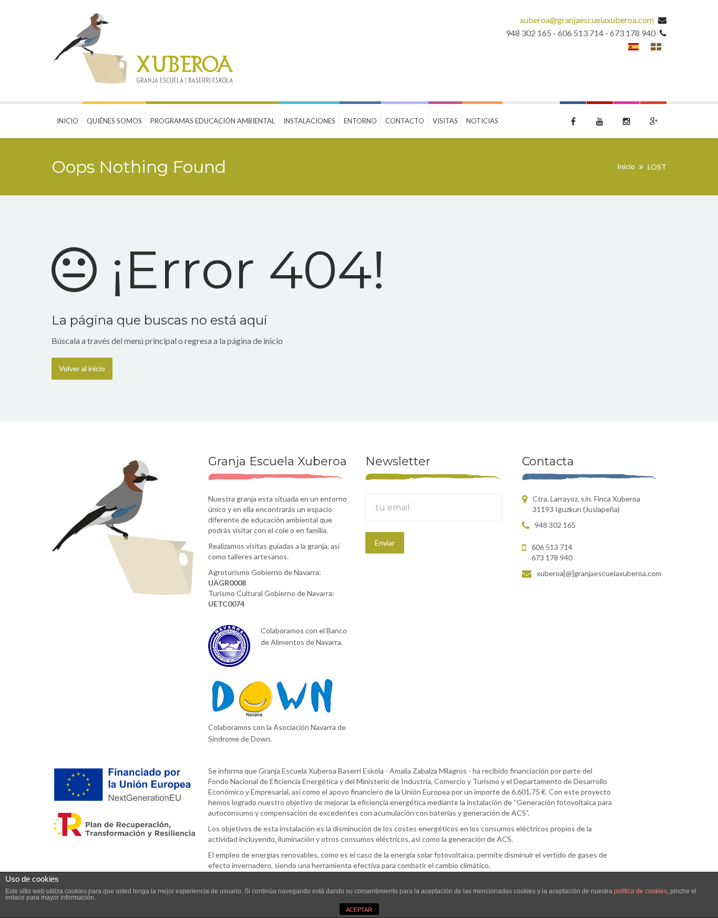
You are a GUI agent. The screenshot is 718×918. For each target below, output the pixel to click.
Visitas (445, 121)
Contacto (404, 121)
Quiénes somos (114, 121)
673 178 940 (551, 557)
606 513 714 (551, 547)
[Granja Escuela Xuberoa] (142, 51)
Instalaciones (309, 121)
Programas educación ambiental (212, 121)
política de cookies (640, 891)
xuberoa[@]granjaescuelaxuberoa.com (599, 573)
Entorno (360, 121)
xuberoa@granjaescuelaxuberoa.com (587, 20)
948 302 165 (555, 524)
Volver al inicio (82, 368)
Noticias (482, 121)
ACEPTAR (359, 909)
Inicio (67, 121)
